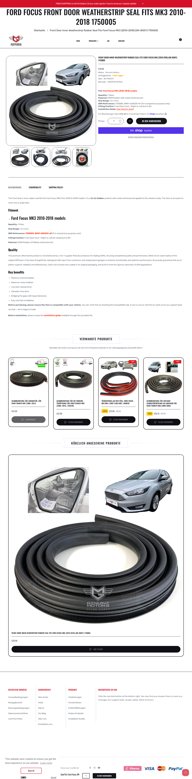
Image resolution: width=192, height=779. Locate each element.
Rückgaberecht (15, 702)
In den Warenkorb (151, 121)
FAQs (40, 702)
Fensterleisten (74, 702)
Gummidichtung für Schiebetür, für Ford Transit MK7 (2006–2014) (26, 402)
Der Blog (42, 713)
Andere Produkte (76, 713)
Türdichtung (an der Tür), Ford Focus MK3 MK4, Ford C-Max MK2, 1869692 (117, 402)
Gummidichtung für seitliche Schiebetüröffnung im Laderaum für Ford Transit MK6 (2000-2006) (162, 403)
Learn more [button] (46, 763)
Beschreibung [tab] (14, 187)
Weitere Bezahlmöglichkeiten (141, 137)
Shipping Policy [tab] (56, 187)
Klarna (41, 708)
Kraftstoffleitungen (77, 708)
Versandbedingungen (18, 697)
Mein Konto (43, 697)
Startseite (39, 30)
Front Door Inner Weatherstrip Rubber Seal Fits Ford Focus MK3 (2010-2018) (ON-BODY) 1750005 (51, 633)
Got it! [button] (31, 771)
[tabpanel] (96, 257)
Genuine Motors (112, 72)
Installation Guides (76, 719)
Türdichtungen (75, 697)
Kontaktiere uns (45, 724)
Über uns (42, 719)
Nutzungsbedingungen (18, 708)
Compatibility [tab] (35, 187)
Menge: (101, 121)
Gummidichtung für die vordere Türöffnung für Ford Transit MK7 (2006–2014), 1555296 (71, 403)
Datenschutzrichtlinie (18, 713)
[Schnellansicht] (12, 373)
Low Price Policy (15, 719)
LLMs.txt (75, 768)
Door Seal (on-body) (125, 109)
